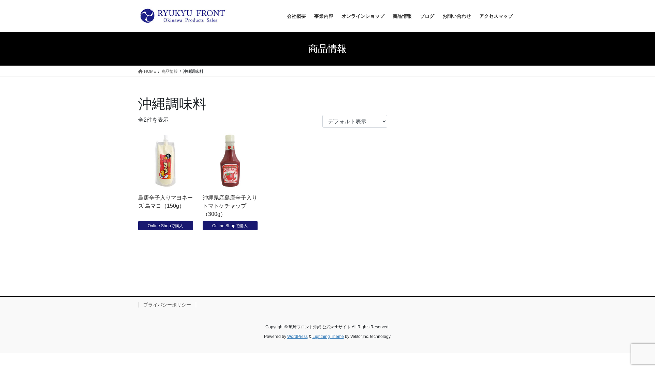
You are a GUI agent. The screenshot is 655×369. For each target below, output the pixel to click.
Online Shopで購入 (165, 225)
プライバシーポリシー (167, 305)
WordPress (297, 336)
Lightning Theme (328, 336)
